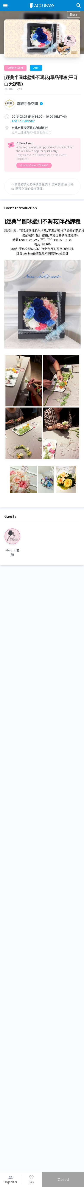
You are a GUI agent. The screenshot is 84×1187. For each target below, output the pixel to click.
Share (74, 14)
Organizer (10, 1182)
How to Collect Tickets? (34, 165)
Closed (63, 1179)
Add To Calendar (23, 121)
